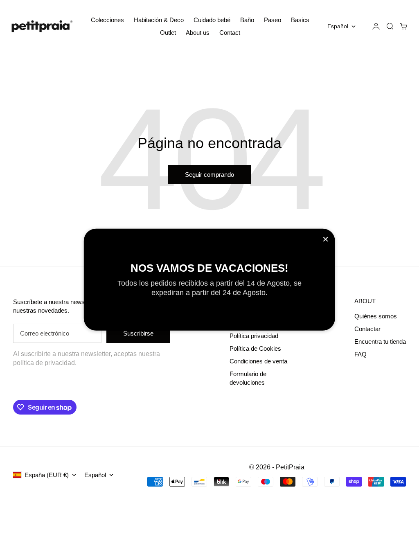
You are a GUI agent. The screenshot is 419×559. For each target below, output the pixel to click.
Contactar (367, 328)
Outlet (168, 32)
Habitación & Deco (159, 19)
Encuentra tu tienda (380, 341)
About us (198, 32)
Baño (247, 19)
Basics (300, 19)
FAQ (360, 354)
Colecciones (107, 19)
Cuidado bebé (212, 19)
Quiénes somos (375, 316)
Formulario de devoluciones (248, 378)
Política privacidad (254, 335)
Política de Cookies (255, 348)
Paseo (272, 19)
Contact (229, 32)
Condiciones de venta (258, 361)
